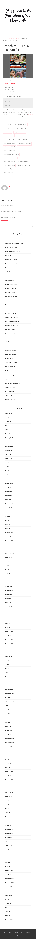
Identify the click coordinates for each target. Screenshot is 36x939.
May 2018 (7, 808)
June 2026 (8, 421)
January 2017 (8, 874)
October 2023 (8, 549)
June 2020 (8, 714)
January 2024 (8, 537)
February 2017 (9, 870)
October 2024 (8, 499)
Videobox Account (10, 334)
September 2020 (9, 701)
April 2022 (7, 623)
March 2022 (8, 627)
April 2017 (7, 862)
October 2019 (8, 747)
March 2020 (8, 726)
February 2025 (9, 483)
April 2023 (7, 574)
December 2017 (9, 829)
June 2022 (8, 615)
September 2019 (9, 751)
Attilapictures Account (11, 301)
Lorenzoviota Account (11, 264)
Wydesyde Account (10, 387)
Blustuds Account (9, 391)
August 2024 (8, 508)
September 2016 (9, 891)
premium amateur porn (10, 158)
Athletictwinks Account (11, 350)
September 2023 (9, 553)
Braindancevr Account (11, 284)
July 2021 (7, 660)
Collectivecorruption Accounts (13, 375)
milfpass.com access (9, 143)
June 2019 (8, 763)
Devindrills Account (10, 272)
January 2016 (8, 924)
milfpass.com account (24, 143)
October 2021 (8, 648)
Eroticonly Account (10, 276)
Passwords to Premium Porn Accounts (18, 15)
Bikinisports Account (10, 313)
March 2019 (8, 767)
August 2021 (8, 656)
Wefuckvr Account (10, 399)
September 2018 (9, 792)
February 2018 (9, 821)
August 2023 (8, 557)
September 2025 (9, 454)
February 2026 (9, 438)
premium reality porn (23, 169)
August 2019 (8, 755)
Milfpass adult (7, 132)
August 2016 (8, 895)
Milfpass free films (22, 135)
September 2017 (9, 841)
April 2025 (7, 475)
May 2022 (7, 619)
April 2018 (7, 812)
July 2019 (7, 759)
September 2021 (9, 652)
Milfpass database (9, 135)
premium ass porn (23, 161)
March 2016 (8, 915)
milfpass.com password (24, 146)
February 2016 (9, 920)
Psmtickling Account (10, 358)
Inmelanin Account (10, 309)
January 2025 (8, 487)
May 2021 (7, 668)
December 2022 (9, 590)
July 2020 (7, 710)
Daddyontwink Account (11, 354)
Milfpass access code (20, 128)
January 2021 (8, 685)
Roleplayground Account (11, 325)
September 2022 (9, 602)
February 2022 (9, 631)
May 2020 (7, 718)
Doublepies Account (10, 371)
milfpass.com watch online (11, 154)
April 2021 (7, 672)
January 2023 (8, 586)
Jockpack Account (10, 395)
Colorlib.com (18, 936)
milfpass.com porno (9, 150)
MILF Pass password (21, 124)
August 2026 (8, 413)
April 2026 (7, 429)
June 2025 (8, 466)
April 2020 (7, 722)
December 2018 (9, 780)
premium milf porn (9, 169)
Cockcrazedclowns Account (12, 251)
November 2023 (9, 545)
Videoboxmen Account (11, 338)
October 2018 (8, 788)
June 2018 (8, 804)
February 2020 (9, 730)
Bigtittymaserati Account (11, 379)
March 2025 (8, 479)
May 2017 (7, 858)
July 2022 (7, 611)
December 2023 (9, 541)
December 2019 (9, 738)
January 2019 (8, 775)
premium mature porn (24, 165)
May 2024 (7, 520)
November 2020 (9, 693)
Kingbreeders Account (11, 259)
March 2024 (8, 528)
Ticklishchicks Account (11, 362)
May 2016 (7, 907)
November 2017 (9, 833)
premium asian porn (9, 161)
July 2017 (7, 850)
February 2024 (9, 532)
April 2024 (7, 524)
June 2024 (8, 516)
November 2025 (9, 446)
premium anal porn (25, 158)
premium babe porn (9, 165)
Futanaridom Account (10, 288)
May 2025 (7, 471)
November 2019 (9, 742)
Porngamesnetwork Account (12, 321)
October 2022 (8, 598)
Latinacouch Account (10, 305)
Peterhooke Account (10, 268)
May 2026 (7, 425)
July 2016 (7, 899)
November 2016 (9, 882)
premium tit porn (8, 172)
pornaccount (15, 38)
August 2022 (8, 607)
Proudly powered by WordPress (12, 932)
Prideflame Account (10, 342)
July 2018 (7, 800)
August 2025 (8, 458)
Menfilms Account (10, 366)
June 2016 (8, 903)
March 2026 (8, 433)
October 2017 (8, 837)
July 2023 (7, 561)
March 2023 (8, 578)
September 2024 (9, 504)
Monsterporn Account (11, 296)
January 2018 (8, 825)
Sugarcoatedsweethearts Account (11, 211)
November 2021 (9, 644)
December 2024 (9, 491)
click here (30, 114)
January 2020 (8, 734)
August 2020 (8, 705)
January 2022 (8, 635)
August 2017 (8, 845)
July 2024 (7, 512)
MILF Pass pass (8, 124)
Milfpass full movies (9, 139)
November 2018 (9, 784)
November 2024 (9, 495)
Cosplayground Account (11, 317)
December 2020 (9, 689)
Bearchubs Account (10, 346)
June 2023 (8, 565)
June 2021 (8, 664)
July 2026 (7, 417)
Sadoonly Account (10, 280)
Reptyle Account (9, 255)
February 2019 (9, 771)
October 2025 (8, 450)
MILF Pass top (8, 128)
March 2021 (8, 677)
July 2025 (7, 462)
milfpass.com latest (9, 146)
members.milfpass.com (9, 83)
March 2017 (8, 866)
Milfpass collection (19, 132)
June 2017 (8, 854)
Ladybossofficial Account (8, 217)
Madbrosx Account (10, 329)
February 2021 (9, 681)
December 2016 (9, 878)
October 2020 (8, 697)
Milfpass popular (22, 139)
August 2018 (8, 796)
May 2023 (7, 569)
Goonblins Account (10, 292)
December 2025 (9, 442)
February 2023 (9, 582)
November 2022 (9, 594)
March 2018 (8, 817)
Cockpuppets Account (7, 205)
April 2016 (7, 911)
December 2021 (9, 639)
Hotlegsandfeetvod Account (12, 383)
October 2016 (8, 887)
